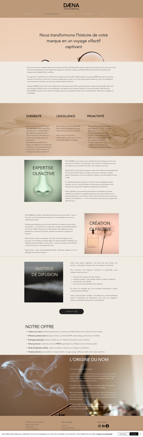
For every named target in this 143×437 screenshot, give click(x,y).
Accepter (134, 434)
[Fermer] (140, 433)
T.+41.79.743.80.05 (32, 429)
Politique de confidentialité (104, 434)
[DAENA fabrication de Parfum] (103, 426)
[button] (71, 14)
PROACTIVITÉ (95, 116)
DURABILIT (33, 116)
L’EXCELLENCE (65, 116)
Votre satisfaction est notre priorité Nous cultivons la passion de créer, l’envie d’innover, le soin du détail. (68, 128)
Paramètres (123, 434)
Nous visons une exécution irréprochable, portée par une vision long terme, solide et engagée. (68, 137)
